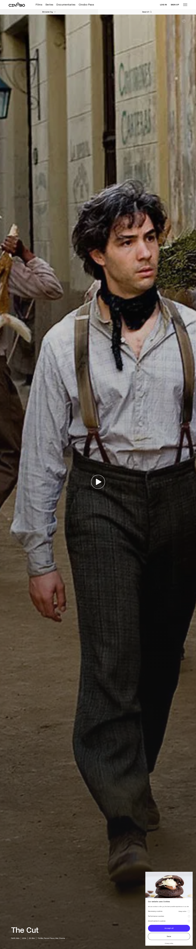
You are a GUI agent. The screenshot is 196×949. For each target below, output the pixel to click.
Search (145, 12)
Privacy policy (169, 943)
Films (39, 4)
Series (49, 4)
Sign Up (175, 5)
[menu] (185, 4)
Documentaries (65, 4)
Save (169, 936)
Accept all (169, 928)
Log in (163, 5)
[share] (183, 21)
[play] (98, 482)
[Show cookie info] (189, 911)
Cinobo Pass (86, 4)
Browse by (47, 12)
